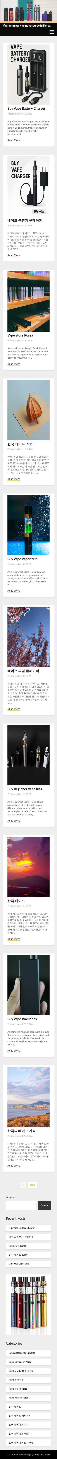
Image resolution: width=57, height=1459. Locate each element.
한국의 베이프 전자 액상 (21, 1442)
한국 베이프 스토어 (21, 444)
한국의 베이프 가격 (21, 1131)
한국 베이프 (16, 901)
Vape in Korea (16, 1380)
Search (10, 1197)
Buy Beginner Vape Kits (24, 789)
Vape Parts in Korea (18, 1398)
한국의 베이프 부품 (18, 1434)
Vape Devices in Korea (20, 1362)
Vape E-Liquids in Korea (21, 1371)
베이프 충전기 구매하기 (24, 220)
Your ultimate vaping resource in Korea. (27, 25)
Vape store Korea (20, 335)
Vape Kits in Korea (18, 1389)
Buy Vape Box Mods (22, 1019)
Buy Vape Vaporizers (22, 559)
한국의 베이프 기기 (18, 1425)
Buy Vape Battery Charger (26, 108)
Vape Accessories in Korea (22, 1353)
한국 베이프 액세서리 (20, 1416)
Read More (13, 140)
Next (32, 1185)
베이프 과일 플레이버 (23, 671)
